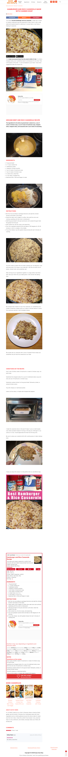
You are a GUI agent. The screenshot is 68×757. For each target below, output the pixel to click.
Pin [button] (30, 569)
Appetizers (26, 2)
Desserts (39, 2)
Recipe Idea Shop (9, 5)
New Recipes (45, 2)
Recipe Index (20, 2)
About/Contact (54, 747)
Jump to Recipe (11, 56)
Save (38, 569)
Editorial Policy (14, 747)
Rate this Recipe (11, 569)
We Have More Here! (26, 677)
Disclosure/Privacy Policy (34, 747)
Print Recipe (20, 56)
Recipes (15, 5)
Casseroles (20, 5)
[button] (7, 567)
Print (21, 569)
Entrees (33, 2)
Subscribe (54, 749)
